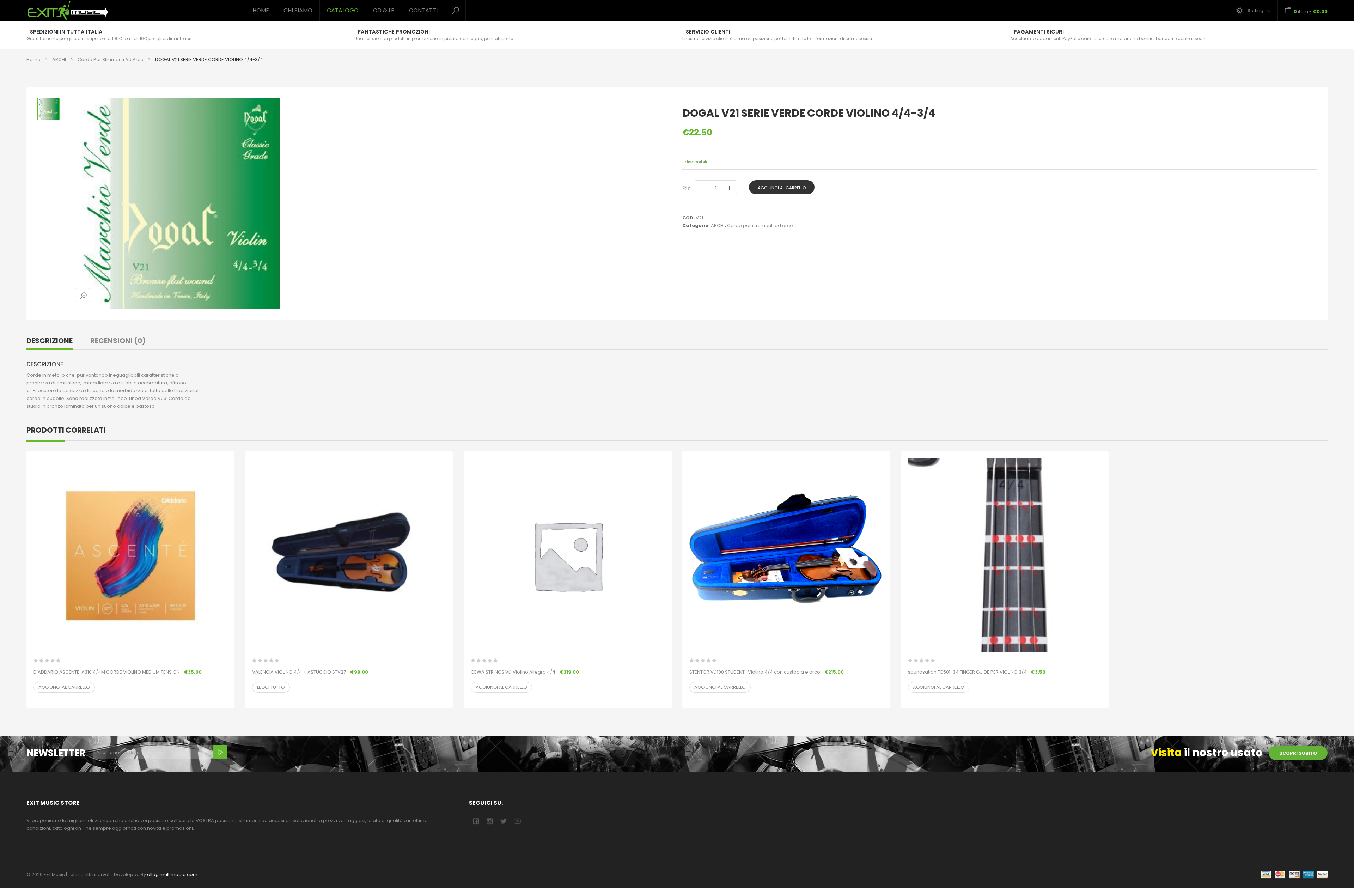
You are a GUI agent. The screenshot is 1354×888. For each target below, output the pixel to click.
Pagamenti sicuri (1039, 31)
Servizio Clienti (708, 31)
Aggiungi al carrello (782, 188)
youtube (517, 821)
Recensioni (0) (118, 341)
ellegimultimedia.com (172, 874)
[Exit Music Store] (130, 10)
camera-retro (489, 821)
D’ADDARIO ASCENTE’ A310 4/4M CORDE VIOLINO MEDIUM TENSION (117, 672)
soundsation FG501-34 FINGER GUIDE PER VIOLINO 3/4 (976, 672)
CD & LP (384, 10)
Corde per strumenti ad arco (111, 59)
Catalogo (343, 10)
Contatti (423, 10)
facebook (475, 821)
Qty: (686, 187)
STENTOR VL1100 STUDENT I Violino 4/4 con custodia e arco (766, 672)
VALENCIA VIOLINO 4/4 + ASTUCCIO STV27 (310, 672)
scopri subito (1298, 753)
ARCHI (59, 59)
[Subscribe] (220, 752)
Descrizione (49, 341)
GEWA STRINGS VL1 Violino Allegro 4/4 (525, 672)
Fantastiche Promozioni (394, 31)
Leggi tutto (271, 687)
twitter (503, 821)
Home (260, 10)
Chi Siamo (297, 10)
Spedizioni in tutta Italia (66, 31)
